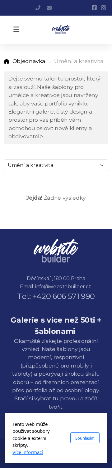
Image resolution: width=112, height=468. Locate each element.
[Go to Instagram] (103, 8)
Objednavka (28, 61)
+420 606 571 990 (37, 8)
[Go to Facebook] (94, 8)
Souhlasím (85, 438)
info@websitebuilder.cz (49, 8)
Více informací (27, 452)
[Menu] (16, 29)
